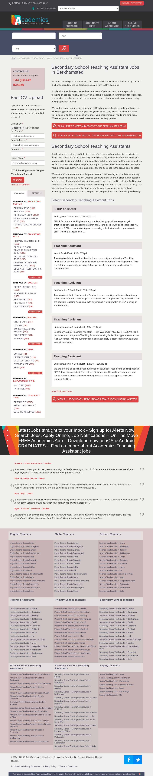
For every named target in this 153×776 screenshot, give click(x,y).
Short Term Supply (25, 407)
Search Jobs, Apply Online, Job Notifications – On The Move (76, 435)
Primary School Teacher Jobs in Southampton (72, 653)
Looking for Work (72, 24)
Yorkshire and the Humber (24, 330)
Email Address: (19, 140)
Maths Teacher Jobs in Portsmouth (68, 584)
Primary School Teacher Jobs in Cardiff (69, 622)
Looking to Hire (92, 24)
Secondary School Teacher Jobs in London (116, 608)
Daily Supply (23, 306)
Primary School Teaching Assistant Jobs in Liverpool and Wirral (30, 725)
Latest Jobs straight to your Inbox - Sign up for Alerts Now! (76, 430)
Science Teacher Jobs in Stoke (111, 591)
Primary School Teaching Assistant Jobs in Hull (28, 711)
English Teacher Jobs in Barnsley (23, 550)
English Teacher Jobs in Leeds (22, 577)
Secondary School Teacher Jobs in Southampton (118, 655)
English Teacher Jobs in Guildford (23, 563)
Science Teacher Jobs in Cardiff (112, 557)
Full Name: (17, 131)
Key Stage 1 (23, 303)
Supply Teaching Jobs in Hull (110, 695)
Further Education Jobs (28, 226)
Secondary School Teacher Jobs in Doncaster (117, 626)
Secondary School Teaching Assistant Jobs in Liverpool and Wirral (72, 730)
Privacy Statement (20, 184)
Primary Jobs (25, 208)
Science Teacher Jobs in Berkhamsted (114, 553)
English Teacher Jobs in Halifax (22, 567)
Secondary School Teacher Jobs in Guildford (117, 629)
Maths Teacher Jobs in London (66, 543)
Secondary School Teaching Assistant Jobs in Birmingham (72, 681)
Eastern (21, 338)
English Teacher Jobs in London (22, 543)
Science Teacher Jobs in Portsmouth (114, 584)
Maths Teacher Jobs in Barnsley (67, 550)
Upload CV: (17, 123)
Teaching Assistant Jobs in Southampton (26, 653)
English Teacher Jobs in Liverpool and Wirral (27, 581)
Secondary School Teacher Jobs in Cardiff (116, 622)
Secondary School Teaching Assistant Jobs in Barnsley (72, 687)
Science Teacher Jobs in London (112, 543)
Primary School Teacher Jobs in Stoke (69, 657)
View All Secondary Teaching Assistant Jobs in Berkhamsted (97, 399)
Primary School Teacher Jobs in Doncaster (71, 626)
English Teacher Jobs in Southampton (25, 587)
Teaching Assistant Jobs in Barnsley (24, 615)
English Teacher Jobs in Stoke (22, 591)
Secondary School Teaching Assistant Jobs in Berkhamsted (72, 693)
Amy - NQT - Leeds (23, 493)
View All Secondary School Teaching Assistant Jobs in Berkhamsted (99, 135)
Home (13, 58)
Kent (19, 368)
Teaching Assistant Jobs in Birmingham (25, 612)
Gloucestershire (26, 361)
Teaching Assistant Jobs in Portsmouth (25, 650)
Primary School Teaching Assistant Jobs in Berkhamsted (27, 688)
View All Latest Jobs (62, 391)
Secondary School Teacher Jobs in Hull (115, 636)
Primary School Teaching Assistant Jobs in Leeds (29, 720)
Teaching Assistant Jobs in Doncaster (25, 626)
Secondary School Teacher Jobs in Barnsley (117, 615)
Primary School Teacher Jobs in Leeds (69, 643)
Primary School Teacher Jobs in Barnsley (70, 615)
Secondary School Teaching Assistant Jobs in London (72, 675)
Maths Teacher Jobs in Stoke (66, 591)
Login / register (132, 3)
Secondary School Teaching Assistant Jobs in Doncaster (72, 702)
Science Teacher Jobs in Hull (111, 570)
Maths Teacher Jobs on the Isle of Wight (70, 574)
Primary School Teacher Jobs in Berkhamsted (72, 619)
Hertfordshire (25, 357)
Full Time (22, 385)
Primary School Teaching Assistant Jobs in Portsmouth (27, 731)
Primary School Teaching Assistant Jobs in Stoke (29, 741)
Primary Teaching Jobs (27, 242)
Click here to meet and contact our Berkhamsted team (92, 126)
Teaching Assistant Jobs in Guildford (24, 629)
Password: (17, 149)
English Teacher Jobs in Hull (21, 570)
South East (23, 322)
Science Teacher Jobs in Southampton (114, 587)
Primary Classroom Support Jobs (25, 264)
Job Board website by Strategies (25, 766)
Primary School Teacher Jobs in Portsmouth (72, 650)
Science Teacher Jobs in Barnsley (113, 550)
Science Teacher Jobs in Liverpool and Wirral (117, 581)
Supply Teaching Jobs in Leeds (111, 688)
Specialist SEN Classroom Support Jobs (25, 250)
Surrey (20, 354)
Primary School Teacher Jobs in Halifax (70, 633)
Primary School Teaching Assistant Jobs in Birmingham (27, 679)
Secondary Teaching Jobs (26, 257)
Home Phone (18, 158)
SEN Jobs (22, 212)
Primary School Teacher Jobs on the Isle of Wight (74, 639)
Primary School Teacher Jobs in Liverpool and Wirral (75, 646)
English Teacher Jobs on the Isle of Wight (26, 574)
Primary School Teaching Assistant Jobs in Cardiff (29, 693)
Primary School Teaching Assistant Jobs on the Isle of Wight (30, 716)
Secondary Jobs (26, 215)
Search (36, 193)
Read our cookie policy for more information (54, 774)
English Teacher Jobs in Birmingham (24, 546)
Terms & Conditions (68, 766)
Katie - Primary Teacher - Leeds (29, 478)
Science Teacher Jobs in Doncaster (113, 560)
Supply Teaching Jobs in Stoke (111, 674)
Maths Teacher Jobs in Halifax (66, 567)
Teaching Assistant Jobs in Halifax (23, 633)
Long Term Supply (27, 412)
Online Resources (132, 24)
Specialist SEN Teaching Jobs (28, 270)
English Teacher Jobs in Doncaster (23, 560)
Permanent (23, 402)
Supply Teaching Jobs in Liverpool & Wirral (116, 685)
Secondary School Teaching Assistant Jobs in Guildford (28, 703)
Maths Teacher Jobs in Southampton (69, 587)
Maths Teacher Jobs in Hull (65, 570)
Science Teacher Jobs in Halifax (112, 567)
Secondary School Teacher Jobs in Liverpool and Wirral (118, 647)
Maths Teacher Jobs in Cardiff (66, 557)
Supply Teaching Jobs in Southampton (114, 678)
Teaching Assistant (67, 245)
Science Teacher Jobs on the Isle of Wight (116, 574)
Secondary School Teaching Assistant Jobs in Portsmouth (72, 736)
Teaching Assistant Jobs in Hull (22, 636)
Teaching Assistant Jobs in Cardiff (23, 622)
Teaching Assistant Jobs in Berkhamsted (26, 619)
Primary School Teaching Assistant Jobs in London (30, 674)
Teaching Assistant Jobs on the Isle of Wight (27, 639)
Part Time (22, 389)
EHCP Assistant (65, 209)
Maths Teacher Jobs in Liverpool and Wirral (71, 581)
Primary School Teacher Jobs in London (70, 608)
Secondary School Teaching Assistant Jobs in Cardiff (75, 698)
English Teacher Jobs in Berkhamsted (25, 553)
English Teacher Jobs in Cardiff (22, 557)
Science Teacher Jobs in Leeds (111, 577)
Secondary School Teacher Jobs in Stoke (115, 659)
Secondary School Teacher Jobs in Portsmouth (118, 652)
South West (23, 335)
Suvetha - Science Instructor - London (32, 463)
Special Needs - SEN (25, 288)
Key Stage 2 (23, 300)
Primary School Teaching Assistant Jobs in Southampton (27, 737)
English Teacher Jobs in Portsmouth (24, 584)
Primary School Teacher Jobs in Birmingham (72, 612)
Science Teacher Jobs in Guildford (113, 563)
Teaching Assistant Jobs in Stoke (23, 657)
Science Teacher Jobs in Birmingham (114, 546)
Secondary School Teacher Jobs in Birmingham (118, 612)
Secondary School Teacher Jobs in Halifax (116, 633)
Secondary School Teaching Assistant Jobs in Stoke (75, 746)
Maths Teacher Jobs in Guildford (67, 563)
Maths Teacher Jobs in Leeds (66, 577)
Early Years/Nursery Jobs (26, 219)
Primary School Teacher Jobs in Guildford (70, 629)
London (20, 325)
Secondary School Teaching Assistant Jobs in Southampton (72, 741)
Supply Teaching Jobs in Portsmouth (114, 681)
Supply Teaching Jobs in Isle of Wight (114, 691)
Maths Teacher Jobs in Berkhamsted (69, 553)
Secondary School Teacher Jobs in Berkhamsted (118, 619)
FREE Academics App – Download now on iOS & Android (76, 440)
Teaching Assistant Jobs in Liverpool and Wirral (28, 646)
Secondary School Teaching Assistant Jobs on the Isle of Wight (74, 720)
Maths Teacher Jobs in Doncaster (67, 560)
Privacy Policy (49, 766)
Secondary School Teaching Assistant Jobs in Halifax (31, 708)
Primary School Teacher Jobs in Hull (68, 636)
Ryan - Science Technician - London (31, 509)
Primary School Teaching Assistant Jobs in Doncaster (27, 697)
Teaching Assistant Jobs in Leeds (23, 643)
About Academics (112, 24)
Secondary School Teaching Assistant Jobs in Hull (74, 716)
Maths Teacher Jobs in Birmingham (68, 546)
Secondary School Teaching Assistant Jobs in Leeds (75, 725)
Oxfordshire (24, 364)
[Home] (31, 19)
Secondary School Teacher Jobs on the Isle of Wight (120, 639)
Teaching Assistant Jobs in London (23, 608)
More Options (35, 277)
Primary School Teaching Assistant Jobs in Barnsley (30, 684)
